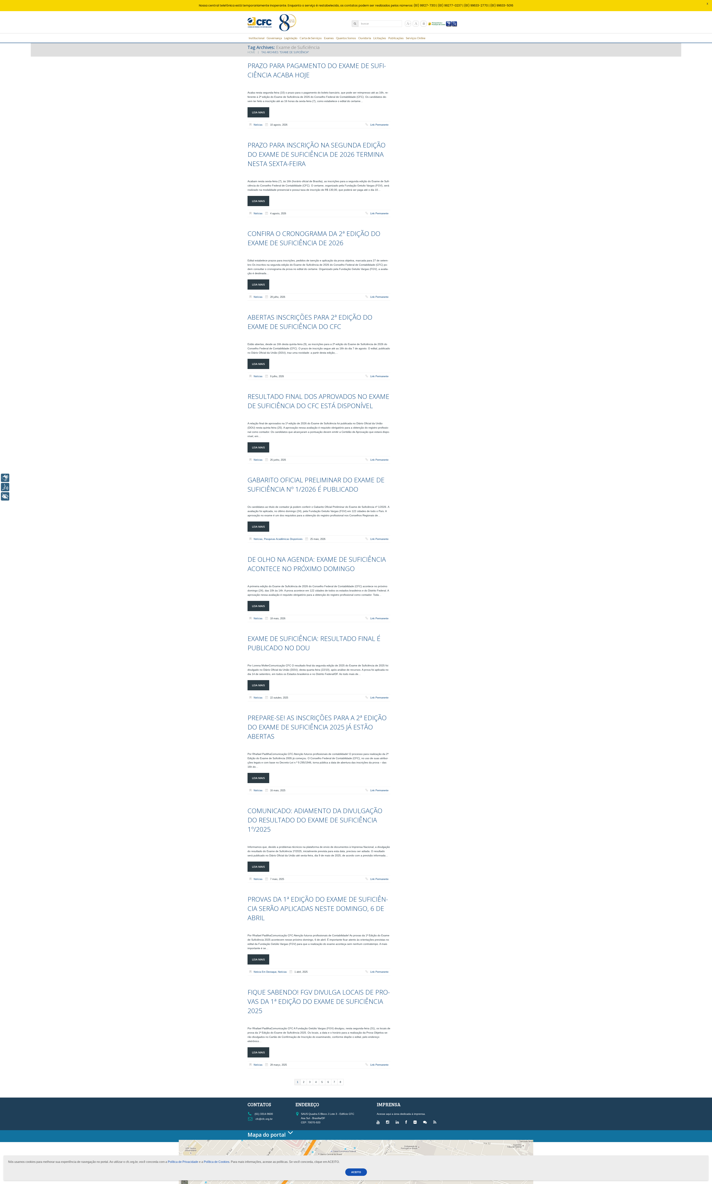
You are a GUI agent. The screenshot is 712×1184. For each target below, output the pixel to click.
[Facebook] (407, 1122)
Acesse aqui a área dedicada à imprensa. (401, 1113)
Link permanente (379, 124)
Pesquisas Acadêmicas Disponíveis (283, 539)
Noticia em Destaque (265, 971)
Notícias (258, 124)
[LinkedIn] (398, 1122)
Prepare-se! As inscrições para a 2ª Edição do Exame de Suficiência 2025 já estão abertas (317, 727)
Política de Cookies (216, 1161)
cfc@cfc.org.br (264, 1118)
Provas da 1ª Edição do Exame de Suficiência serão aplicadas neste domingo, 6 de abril (318, 908)
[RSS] (436, 1122)
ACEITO (356, 1172)
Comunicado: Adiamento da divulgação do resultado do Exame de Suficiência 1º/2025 (315, 820)
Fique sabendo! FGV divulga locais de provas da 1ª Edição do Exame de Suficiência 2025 (319, 1001)
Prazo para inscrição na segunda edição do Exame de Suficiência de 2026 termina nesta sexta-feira (316, 154)
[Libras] (5, 478)
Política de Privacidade (183, 1161)
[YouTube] (379, 1122)
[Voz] (5, 487)
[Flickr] (416, 1122)
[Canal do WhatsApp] (426, 1122)
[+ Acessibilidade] (5, 496)
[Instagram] (388, 1122)
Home (251, 52)
